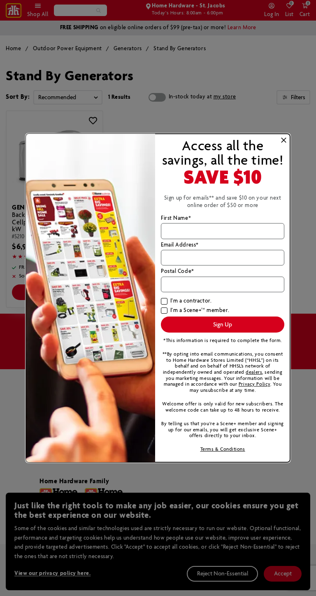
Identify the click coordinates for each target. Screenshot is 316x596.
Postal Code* (177, 271)
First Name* (176, 218)
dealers (254, 372)
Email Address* (180, 245)
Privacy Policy (254, 384)
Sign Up (222, 324)
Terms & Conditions (222, 449)
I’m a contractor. (190, 301)
